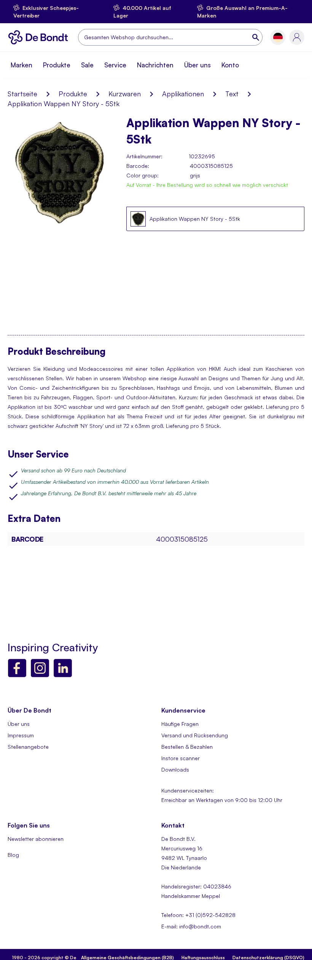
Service (115, 65)
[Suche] (256, 37)
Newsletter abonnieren (36, 839)
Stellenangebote (28, 746)
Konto (230, 65)
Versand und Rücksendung (194, 735)
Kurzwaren (124, 93)
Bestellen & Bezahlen (187, 746)
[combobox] (170, 37)
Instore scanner (180, 758)
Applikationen (183, 93)
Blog (13, 855)
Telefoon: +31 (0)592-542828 (198, 915)
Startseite (22, 93)
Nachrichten (155, 65)
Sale (87, 65)
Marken (21, 65)
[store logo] (40, 37)
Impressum (21, 735)
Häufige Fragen (180, 724)
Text (232, 93)
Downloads (175, 769)
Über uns (197, 65)
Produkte (56, 65)
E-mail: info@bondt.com (191, 926)
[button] (278, 37)
